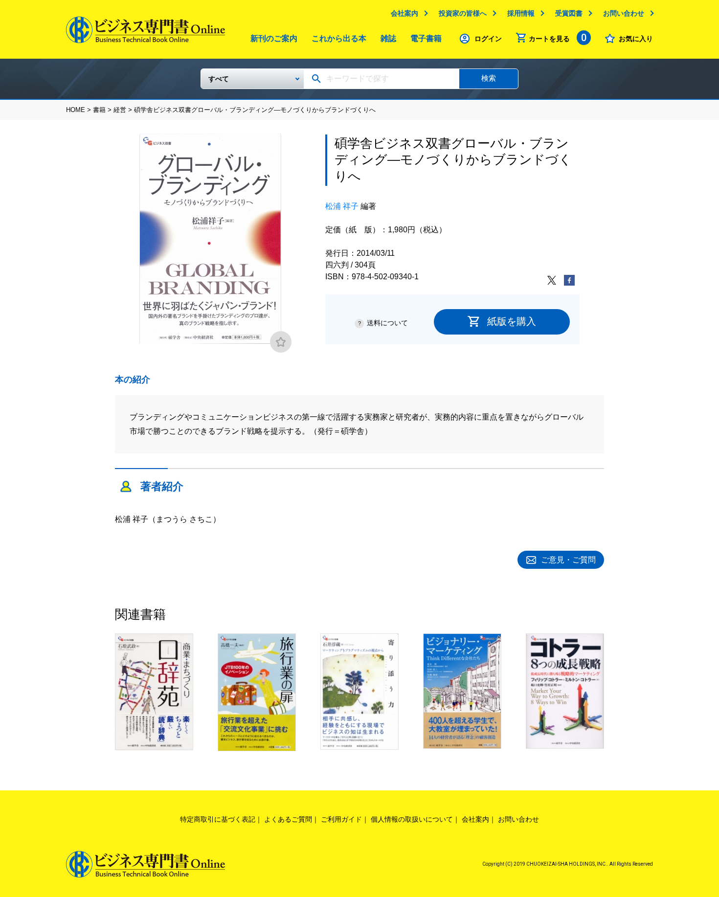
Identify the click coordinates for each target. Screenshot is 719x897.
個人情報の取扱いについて (412, 819)
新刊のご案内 (273, 38)
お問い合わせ (623, 13)
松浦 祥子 (342, 206)
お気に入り (636, 39)
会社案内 (404, 13)
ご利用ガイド (341, 819)
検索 (488, 78)
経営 (119, 109)
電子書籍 (426, 38)
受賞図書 (569, 13)
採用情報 (521, 13)
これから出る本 (339, 38)
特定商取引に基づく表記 (217, 819)
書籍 (99, 109)
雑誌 (388, 38)
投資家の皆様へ (463, 13)
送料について (387, 323)
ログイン (488, 39)
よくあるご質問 (288, 819)
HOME (75, 109)
